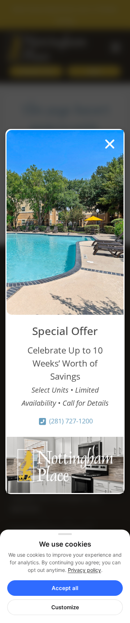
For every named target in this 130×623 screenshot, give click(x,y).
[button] (109, 143)
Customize (65, 607)
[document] (65, 311)
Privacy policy (84, 570)
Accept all (65, 588)
